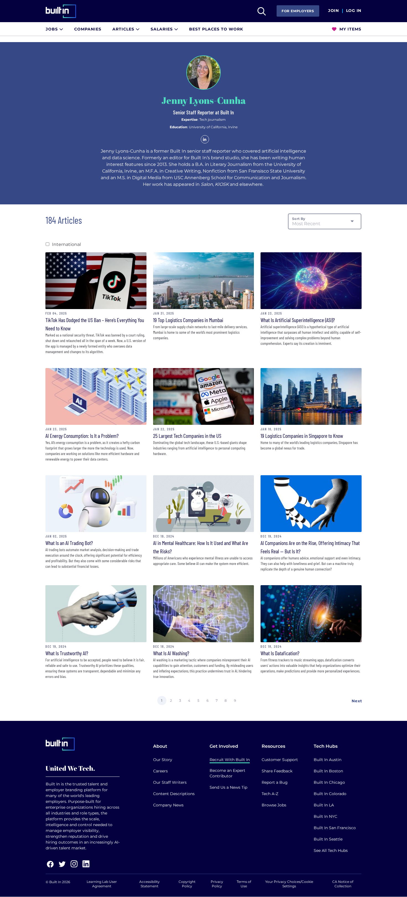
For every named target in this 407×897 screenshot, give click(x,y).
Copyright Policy (187, 884)
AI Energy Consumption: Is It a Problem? (82, 435)
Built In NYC (325, 816)
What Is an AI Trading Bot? (69, 542)
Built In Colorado (330, 793)
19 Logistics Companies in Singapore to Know (302, 435)
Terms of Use (244, 884)
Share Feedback (277, 771)
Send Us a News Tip (228, 787)
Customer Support (280, 759)
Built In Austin (327, 759)
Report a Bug (275, 782)
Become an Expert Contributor (227, 773)
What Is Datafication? (280, 653)
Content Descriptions (174, 793)
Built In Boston (328, 771)
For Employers (298, 11)
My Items (349, 29)
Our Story (162, 759)
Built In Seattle (328, 839)
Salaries (162, 29)
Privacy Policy (217, 884)
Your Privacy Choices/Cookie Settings (289, 884)
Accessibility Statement (149, 884)
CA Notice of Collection (342, 884)
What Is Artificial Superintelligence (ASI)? (298, 320)
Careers (160, 771)
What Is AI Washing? (171, 653)
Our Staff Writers (170, 782)
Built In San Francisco (335, 827)
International (66, 244)
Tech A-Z (270, 793)
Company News (168, 805)
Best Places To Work (216, 29)
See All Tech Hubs (331, 850)
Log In (353, 11)
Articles (124, 29)
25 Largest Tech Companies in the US (187, 435)
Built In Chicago (329, 782)
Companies (87, 29)
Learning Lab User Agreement (102, 884)
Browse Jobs (274, 805)
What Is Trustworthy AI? (66, 653)
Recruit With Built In (230, 759)
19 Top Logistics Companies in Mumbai (188, 320)
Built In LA (324, 805)
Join (333, 11)
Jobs (52, 29)
